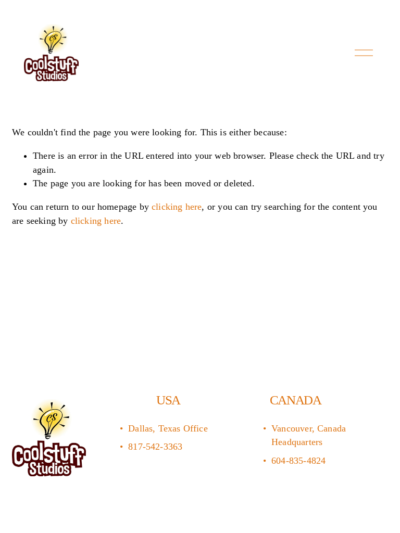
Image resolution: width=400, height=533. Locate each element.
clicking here (177, 206)
